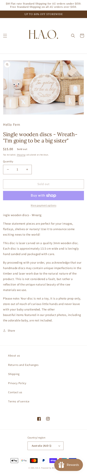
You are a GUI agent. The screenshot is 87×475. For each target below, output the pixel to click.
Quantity (8, 161)
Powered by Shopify (49, 468)
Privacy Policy (17, 383)
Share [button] (11, 330)
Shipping (21, 154)
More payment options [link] (43, 205)
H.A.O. (38, 468)
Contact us (15, 392)
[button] (5, 35)
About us (14, 355)
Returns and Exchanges (23, 365)
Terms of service (19, 401)
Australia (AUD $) (42, 445)
